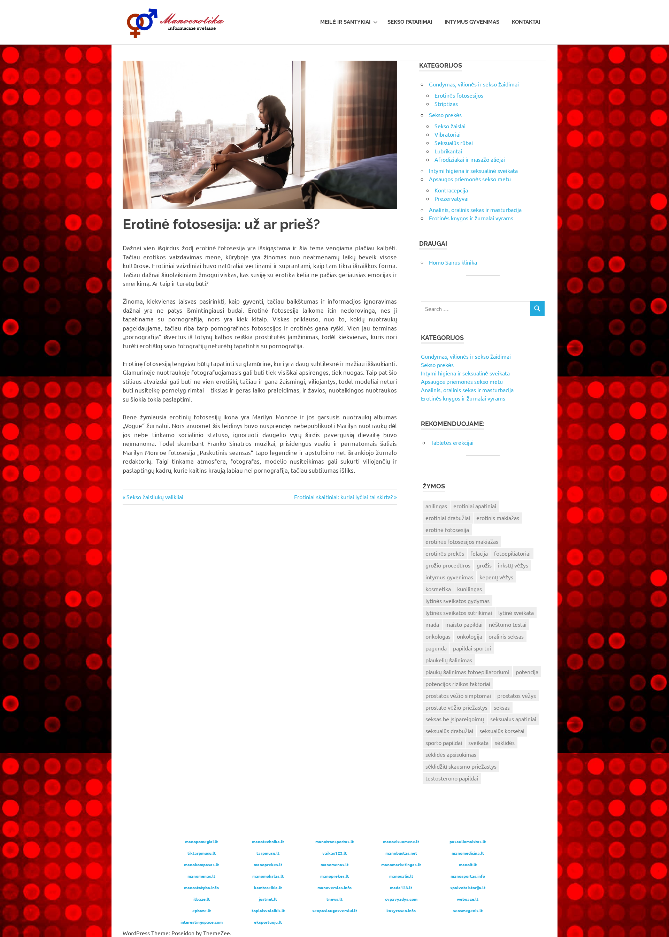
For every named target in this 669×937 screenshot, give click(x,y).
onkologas (438, 636)
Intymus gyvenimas (472, 22)
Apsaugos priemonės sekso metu (470, 178)
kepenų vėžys (496, 576)
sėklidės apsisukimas (450, 754)
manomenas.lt (334, 864)
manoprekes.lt (268, 864)
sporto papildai (443, 742)
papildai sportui (472, 648)
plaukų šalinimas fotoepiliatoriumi (467, 671)
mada (432, 624)
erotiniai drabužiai (447, 517)
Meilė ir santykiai (345, 22)
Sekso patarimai (409, 22)
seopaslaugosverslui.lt (334, 910)
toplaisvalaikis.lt (268, 910)
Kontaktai (526, 22)
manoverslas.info (334, 887)
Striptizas (446, 103)
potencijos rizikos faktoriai (457, 683)
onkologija (469, 636)
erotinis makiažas (497, 517)
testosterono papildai (451, 778)
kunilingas (469, 588)
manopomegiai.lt (201, 841)
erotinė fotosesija (447, 529)
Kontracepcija (451, 189)
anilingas (436, 505)
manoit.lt (468, 864)
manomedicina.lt (468, 853)
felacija (479, 553)
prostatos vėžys (516, 695)
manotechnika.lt (268, 841)
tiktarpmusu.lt (201, 853)
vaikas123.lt (334, 853)
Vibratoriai (448, 134)
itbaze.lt (201, 899)
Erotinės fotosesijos (459, 95)
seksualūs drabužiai (449, 730)
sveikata (478, 742)
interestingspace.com (201, 922)
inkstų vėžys (513, 565)
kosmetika (438, 588)
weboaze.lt (467, 899)
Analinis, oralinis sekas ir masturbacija (475, 209)
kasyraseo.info (401, 910)
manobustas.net (401, 853)
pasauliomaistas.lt (467, 841)
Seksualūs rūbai (454, 142)
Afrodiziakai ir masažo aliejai (470, 159)
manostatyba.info (201, 887)
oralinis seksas (506, 636)
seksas (502, 707)
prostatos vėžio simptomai (458, 695)
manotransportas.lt (334, 841)
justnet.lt (268, 899)
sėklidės (505, 742)
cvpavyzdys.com (401, 899)
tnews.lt (334, 899)
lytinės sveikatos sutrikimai (458, 612)
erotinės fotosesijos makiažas (461, 541)
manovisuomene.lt (401, 841)
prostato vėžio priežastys (456, 707)
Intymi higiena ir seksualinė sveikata (473, 170)
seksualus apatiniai (513, 718)
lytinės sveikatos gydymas (457, 600)
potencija (527, 671)
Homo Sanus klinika (453, 262)
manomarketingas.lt (401, 864)
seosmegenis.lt (468, 910)
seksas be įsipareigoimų (454, 718)
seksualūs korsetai (501, 730)
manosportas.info (468, 876)
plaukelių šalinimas (448, 659)
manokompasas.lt (201, 864)
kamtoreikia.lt (268, 887)
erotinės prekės (444, 553)
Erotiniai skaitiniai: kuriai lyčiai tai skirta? (343, 496)
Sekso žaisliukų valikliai (154, 496)
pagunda (436, 648)
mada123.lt (401, 887)
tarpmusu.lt (267, 853)
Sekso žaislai (450, 125)
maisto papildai (464, 624)
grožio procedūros (447, 565)
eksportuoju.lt (268, 922)
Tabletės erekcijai (452, 442)
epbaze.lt (201, 910)
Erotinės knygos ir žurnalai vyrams (471, 217)
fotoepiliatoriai (512, 553)
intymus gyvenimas (449, 576)
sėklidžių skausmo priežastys (461, 766)
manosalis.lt (401, 876)
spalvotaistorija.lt (467, 887)
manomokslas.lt (268, 876)
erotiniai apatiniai (474, 505)
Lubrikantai (448, 150)
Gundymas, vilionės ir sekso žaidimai (474, 84)
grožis (484, 565)
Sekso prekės (445, 114)
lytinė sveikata (516, 612)
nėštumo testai (507, 624)
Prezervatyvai (452, 198)
